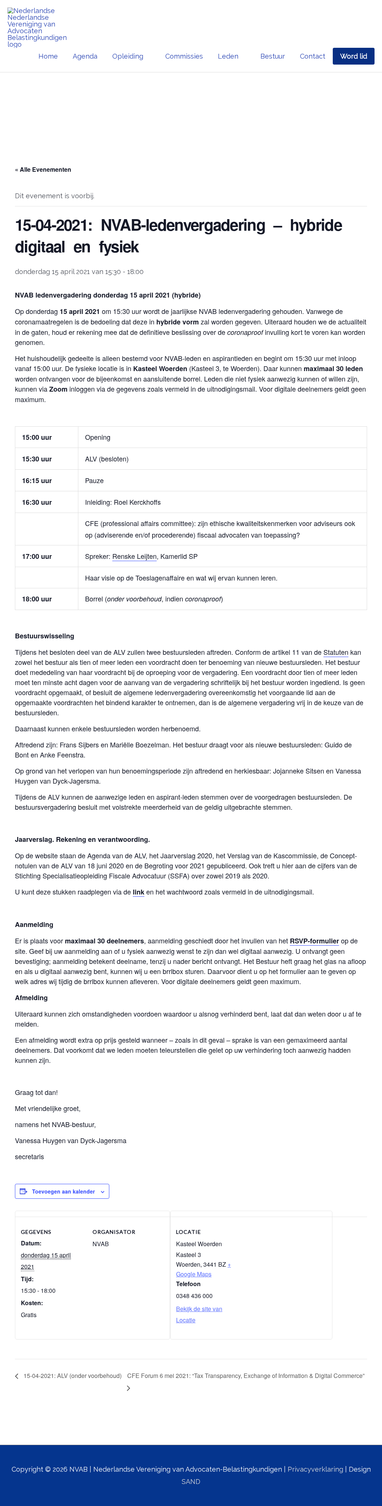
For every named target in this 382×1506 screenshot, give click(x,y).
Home (48, 56)
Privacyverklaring (315, 1469)
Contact (312, 56)
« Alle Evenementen (43, 169)
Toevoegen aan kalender (63, 1191)
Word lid (353, 56)
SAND (191, 1481)
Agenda (85, 56)
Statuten (335, 652)
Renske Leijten (134, 556)
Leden (228, 56)
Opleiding (127, 56)
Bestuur (272, 56)
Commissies (184, 56)
